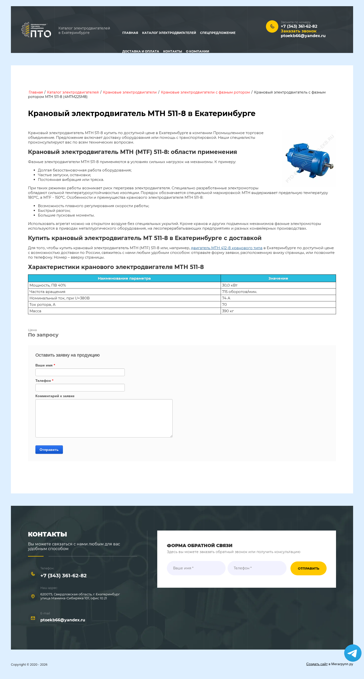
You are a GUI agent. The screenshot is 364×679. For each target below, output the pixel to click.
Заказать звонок (298, 31)
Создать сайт (317, 664)
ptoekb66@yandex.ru (303, 35)
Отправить (49, 450)
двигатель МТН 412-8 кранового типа (226, 247)
